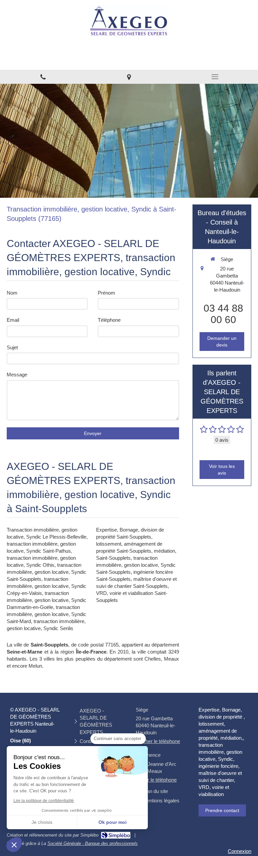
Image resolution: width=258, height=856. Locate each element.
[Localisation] (129, 77)
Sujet (12, 347)
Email (13, 320)
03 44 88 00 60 (223, 314)
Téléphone (109, 320)
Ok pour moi (112, 822)
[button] (14, 845)
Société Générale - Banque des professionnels (92, 843)
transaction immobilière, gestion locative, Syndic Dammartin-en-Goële (46, 600)
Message (17, 374)
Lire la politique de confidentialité (43, 800)
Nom (12, 293)
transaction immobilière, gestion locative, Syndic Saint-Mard (46, 614)
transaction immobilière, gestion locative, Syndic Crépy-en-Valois (46, 586)
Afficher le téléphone (158, 741)
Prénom (106, 293)
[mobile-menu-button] (215, 76)
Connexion (239, 851)
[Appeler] (43, 77)
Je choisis (42, 822)
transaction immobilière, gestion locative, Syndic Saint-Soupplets (46, 572)
